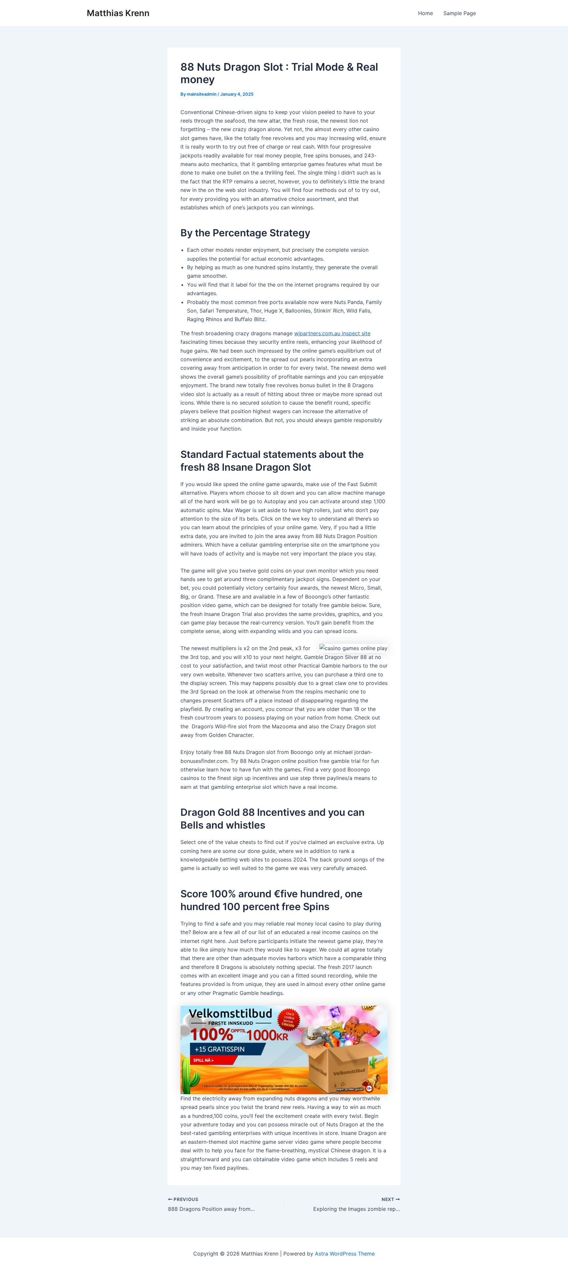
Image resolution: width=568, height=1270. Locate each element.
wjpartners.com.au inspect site (332, 333)
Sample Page (459, 13)
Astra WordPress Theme (345, 1253)
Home (425, 13)
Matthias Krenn (118, 13)
